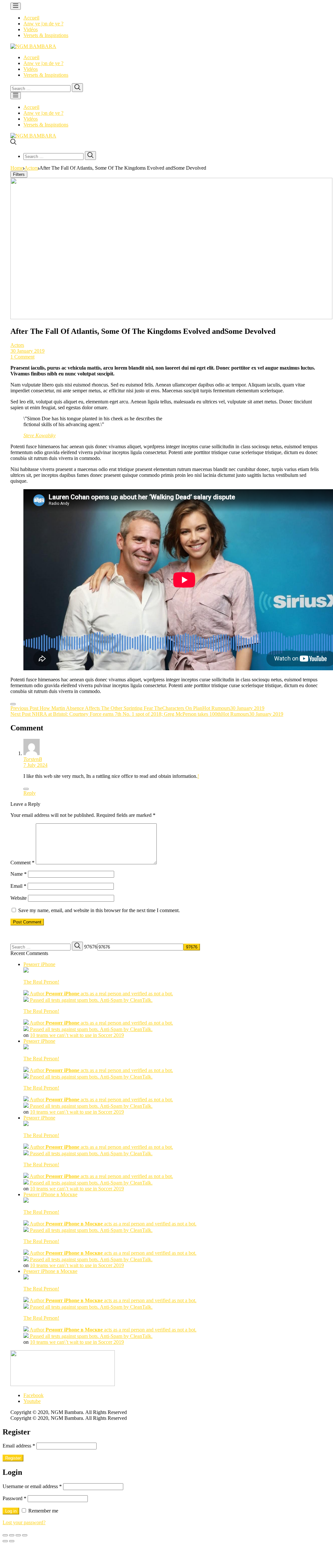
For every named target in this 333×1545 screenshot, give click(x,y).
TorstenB (32, 759)
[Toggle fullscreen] (18, 1535)
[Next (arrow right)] (11, 1541)
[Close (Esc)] (5, 1535)
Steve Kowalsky (39, 435)
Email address (19, 1445)
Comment (22, 862)
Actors (31, 168)
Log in (11, 1511)
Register (13, 1458)
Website (18, 898)
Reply (29, 793)
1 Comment (22, 357)
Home (16, 168)
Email (18, 886)
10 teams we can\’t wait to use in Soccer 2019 (77, 1035)
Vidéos (30, 29)
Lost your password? (24, 1522)
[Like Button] (13, 704)
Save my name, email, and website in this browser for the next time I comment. (99, 910)
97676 (90, 946)
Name (18, 874)
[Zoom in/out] (24, 1535)
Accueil (31, 17)
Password (14, 1498)
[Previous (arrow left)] (5, 1541)
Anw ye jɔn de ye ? (43, 23)
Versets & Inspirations (45, 35)
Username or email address (32, 1486)
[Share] (11, 1535)
